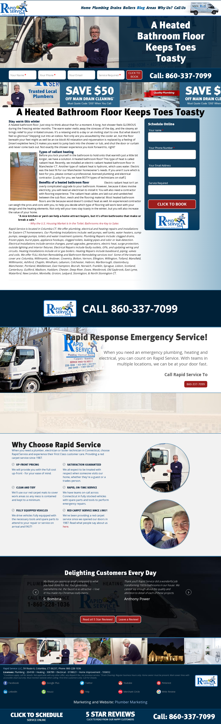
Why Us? (164, 8)
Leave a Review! (128, 619)
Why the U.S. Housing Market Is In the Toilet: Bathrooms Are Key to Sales (74, 223)
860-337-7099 (196, 384)
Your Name (18, 75)
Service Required (110, 75)
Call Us (179, 8)
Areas (151, 8)
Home (85, 8)
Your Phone (47, 75)
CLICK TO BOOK (172, 204)
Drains (115, 8)
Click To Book (134, 74)
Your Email (76, 75)
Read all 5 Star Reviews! (98, 619)
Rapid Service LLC (12, 668)
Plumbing (100, 8)
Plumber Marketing (131, 701)
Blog (140, 8)
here (65, 526)
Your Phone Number (162, 148)
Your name (156, 130)
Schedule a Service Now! (110, 417)
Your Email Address (160, 165)
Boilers (129, 8)
